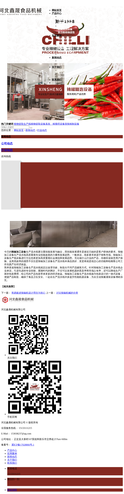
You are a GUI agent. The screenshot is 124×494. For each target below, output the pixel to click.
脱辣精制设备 (72, 124)
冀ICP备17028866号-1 (22, 444)
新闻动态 (30, 130)
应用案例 (12, 453)
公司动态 (7, 143)
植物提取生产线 (22, 124)
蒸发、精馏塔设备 (55, 124)
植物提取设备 (38, 124)
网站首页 (19, 130)
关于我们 (12, 459)
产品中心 (12, 450)
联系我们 (12, 463)
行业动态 (42, 130)
